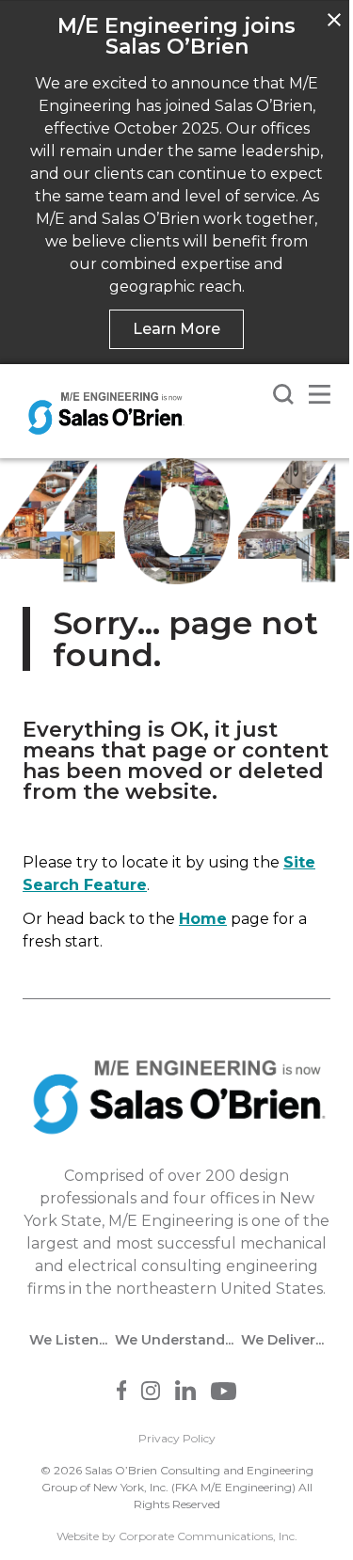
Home (203, 919)
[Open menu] (319, 394)
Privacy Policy (177, 1438)
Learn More (176, 329)
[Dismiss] (334, 20)
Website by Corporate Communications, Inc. (176, 1536)
